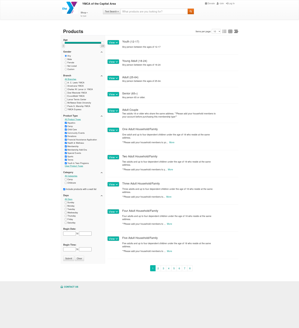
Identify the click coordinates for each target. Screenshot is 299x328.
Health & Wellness (75, 142)
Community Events (76, 132)
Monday (71, 205)
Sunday (70, 202)
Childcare (71, 182)
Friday (70, 219)
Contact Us (70, 286)
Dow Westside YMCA (77, 92)
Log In (231, 3)
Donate (211, 3)
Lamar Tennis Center (76, 99)
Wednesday (72, 212)
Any (69, 55)
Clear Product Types (74, 166)
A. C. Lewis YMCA (75, 82)
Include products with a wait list (80, 189)
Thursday (71, 215)
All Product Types (73, 119)
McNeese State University (79, 102)
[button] (84, 14)
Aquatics (71, 122)
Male (69, 59)
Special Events (74, 152)
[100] (102, 42)
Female (70, 62)
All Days (68, 199)
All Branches (70, 79)
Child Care (72, 129)
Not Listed (72, 65)
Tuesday (71, 209)
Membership (72, 146)
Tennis (70, 159)
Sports (70, 156)
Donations (71, 136)
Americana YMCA (75, 85)
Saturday (71, 222)
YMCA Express (74, 109)
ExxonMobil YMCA (76, 95)
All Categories (71, 176)
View (112, 42)
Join (222, 3)
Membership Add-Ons (77, 149)
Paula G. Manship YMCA (78, 106)
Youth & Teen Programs (78, 163)
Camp (70, 126)
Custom (70, 69)
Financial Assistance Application (82, 139)
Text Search (111, 11)
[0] (63, 42)
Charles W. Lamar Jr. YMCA (80, 89)
